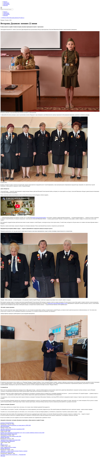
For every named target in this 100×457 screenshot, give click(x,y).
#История (3, 426)
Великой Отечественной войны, (38, 217)
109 (1, 443)
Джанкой (11, 422)
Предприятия (6, 4)
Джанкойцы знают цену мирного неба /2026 (11, 436)
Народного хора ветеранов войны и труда (58, 303)
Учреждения (6, 2)
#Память (7, 426)
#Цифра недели (4, 444)
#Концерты (12, 441)
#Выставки (8, 430)
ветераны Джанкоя (5, 422)
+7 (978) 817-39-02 (5, 17)
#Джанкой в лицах (5, 441)
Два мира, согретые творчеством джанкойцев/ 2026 (12, 429)
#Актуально (14, 433)
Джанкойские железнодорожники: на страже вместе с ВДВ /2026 (16, 425)
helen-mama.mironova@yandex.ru (16, 17)
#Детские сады (4, 452)
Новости (5, 1)
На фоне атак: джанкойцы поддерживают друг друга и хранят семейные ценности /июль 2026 (22, 432)
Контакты (5, 5)
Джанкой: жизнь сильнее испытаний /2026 (10, 440)
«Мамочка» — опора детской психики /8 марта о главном (14, 451)
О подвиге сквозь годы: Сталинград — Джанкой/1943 (13, 454)
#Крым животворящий (6, 433)
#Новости (3, 430)
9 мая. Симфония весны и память (8, 447)
